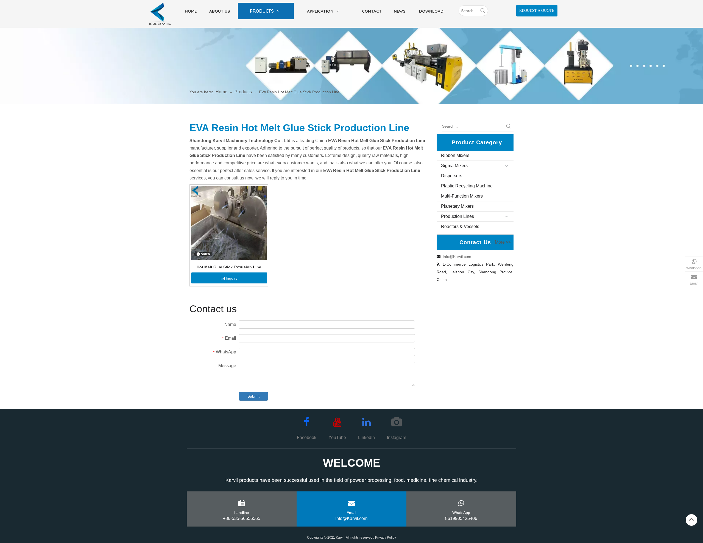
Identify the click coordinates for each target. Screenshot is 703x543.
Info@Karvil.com (457, 256)
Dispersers (451, 175)
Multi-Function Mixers (462, 196)
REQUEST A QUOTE (536, 11)
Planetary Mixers (457, 206)
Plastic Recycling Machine (467, 186)
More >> (503, 242)
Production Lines (457, 216)
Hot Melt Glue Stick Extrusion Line (229, 267)
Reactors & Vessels (460, 226)
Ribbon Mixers (455, 155)
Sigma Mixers (454, 165)
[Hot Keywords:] (483, 11)
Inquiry (232, 278)
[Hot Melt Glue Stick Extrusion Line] (229, 223)
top (691, 519)
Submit (253, 396)
